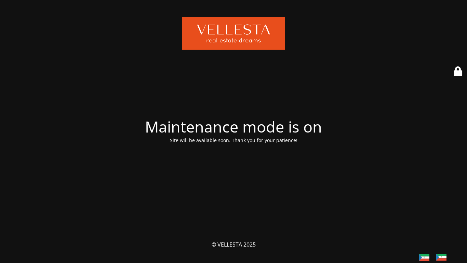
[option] (443, 257)
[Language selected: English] (436, 257)
